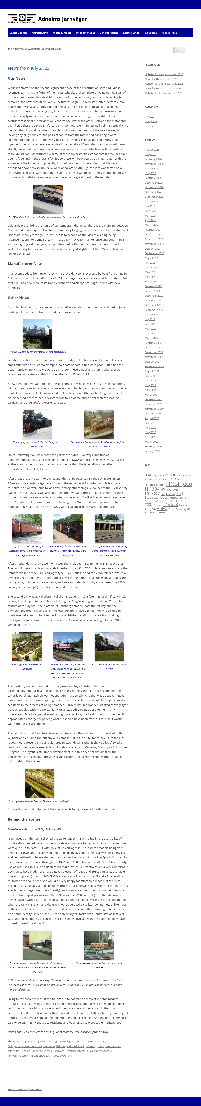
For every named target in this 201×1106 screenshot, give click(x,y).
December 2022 (154, 295)
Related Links (131, 32)
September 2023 (154, 253)
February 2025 (153, 178)
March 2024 (151, 225)
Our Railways (40, 32)
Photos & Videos (61, 32)
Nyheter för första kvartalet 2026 (164, 93)
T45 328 (33, 1055)
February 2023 (153, 286)
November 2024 (154, 187)
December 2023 (154, 239)
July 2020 (150, 423)
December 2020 (154, 404)
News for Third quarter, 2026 (161, 79)
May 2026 (150, 154)
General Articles (109, 32)
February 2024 (153, 229)
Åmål (162, 512)
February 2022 (153, 343)
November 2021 (154, 357)
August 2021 (152, 371)
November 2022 (154, 300)
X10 (188, 509)
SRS (184, 497)
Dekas (177, 474)
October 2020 (153, 413)
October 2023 (153, 248)
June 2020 (150, 427)
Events (149, 126)
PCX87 (152, 493)
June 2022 (150, 324)
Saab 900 (158, 497)
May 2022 (150, 328)
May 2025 (150, 173)
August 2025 (152, 168)
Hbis (164, 479)
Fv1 (160, 479)
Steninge (149, 501)
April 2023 (150, 277)
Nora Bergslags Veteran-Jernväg (76, 1051)
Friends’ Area (169, 32)
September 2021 (154, 366)
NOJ (169, 489)
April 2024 (150, 220)
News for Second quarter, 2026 (163, 88)
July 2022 (150, 319)
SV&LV (157, 501)
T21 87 (182, 501)
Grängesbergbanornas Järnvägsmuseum (31, 1046)
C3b (159, 475)
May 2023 (150, 272)
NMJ (163, 489)
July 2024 (150, 206)
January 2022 (152, 347)
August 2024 (152, 201)
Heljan (173, 479)
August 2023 (152, 258)
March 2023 (151, 281)
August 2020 (152, 418)
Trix (154, 509)
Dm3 (188, 475)
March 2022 (151, 338)
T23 (148, 504)
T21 (164, 501)
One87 (176, 489)
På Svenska (150, 32)
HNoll (101, 1046)
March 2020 (151, 441)
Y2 (146, 512)
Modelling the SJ (85, 32)
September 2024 (154, 196)
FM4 (155, 479)
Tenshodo (184, 505)
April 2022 (150, 333)
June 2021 (150, 380)
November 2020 (154, 408)
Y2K (150, 512)
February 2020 (153, 446)
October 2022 (153, 305)
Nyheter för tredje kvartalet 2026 (164, 74)
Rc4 (178, 494)
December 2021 (154, 352)
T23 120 (157, 505)
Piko (163, 494)
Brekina (150, 475)
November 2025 (154, 163)
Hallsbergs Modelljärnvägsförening (76, 1046)
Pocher (170, 494)
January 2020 (152, 451)
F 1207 (148, 479)
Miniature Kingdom (19, 1051)
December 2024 (154, 182)
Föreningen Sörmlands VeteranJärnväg (82, 1041)
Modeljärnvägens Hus (44, 1051)
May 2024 (150, 215)
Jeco (186, 484)
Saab (148, 497)
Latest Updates (18, 32)
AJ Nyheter (151, 121)
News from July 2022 (28, 68)
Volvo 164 (173, 509)
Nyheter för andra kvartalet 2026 (164, 83)
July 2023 (150, 262)
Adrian (67, 1055)
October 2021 (153, 361)
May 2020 (150, 432)
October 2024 (153, 192)
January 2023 (152, 291)
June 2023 (150, 267)
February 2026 (153, 159)
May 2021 (150, 385)
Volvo (162, 508)
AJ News (41, 1041)
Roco (187, 493)
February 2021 (153, 399)
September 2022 (154, 310)
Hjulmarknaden (155, 485)
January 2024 (152, 234)
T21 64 (172, 500)
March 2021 (151, 394)
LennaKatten (113, 1046)
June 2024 (150, 211)
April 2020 (150, 437)
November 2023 (154, 244)
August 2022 (152, 314)
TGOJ (148, 509)
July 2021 (150, 376)
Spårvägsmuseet (173, 497)
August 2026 (152, 149)
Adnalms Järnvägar (62, 18)
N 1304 (152, 489)
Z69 (155, 512)
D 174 (166, 475)
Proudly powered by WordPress (25, 1089)
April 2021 (150, 390)
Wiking (182, 509)
